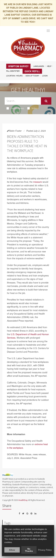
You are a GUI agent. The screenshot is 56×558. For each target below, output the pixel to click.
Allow (12, 550)
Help (49, 66)
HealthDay (23, 500)
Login (45, 75)
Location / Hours (14, 75)
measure (37, 181)
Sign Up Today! (32, 75)
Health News (17, 108)
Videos (35, 108)
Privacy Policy (45, 550)
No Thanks (29, 550)
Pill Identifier (13, 71)
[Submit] (46, 101)
